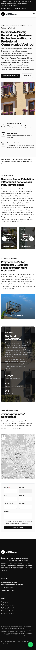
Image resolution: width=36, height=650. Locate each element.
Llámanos (26, 75)
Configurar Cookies (7, 614)
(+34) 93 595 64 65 (7, 588)
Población (22, 503)
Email (6, 495)
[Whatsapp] (30, 644)
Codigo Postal (9, 503)
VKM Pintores (11, 14)
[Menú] (34, 14)
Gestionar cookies (20, 8)
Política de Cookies (7, 605)
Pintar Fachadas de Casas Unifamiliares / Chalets (9, 236)
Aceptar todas (5, 8)
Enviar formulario (18, 527)
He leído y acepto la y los (19, 522)
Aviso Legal (4, 602)
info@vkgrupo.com (7, 590)
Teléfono (22, 495)
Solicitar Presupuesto (9, 75)
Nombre (7, 487)
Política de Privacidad (25, 521)
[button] (31, 238)
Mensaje (7, 511)
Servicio (22, 487)
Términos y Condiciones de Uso (18, 523)
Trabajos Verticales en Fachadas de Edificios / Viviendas (25, 236)
